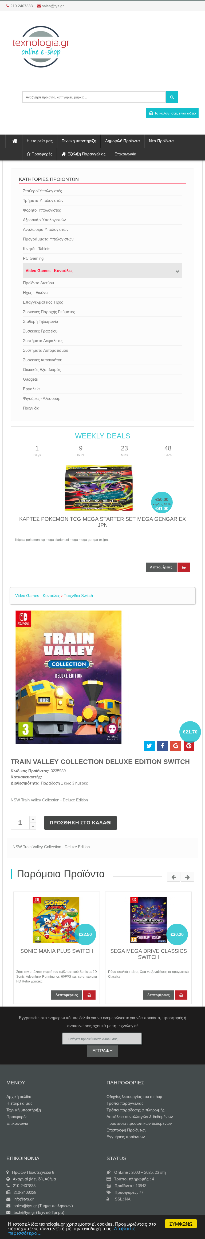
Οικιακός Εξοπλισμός (42, 369)
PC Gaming (33, 258)
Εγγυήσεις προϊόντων (126, 1136)
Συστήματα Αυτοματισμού (45, 350)
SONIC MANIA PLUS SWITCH (56, 951)
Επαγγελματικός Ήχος (43, 302)
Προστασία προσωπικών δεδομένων (139, 1123)
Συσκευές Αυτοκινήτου (42, 360)
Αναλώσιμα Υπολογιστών (46, 229)
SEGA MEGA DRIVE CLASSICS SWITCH (148, 954)
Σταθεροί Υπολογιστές (42, 191)
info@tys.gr (22, 1199)
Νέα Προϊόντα (161, 141)
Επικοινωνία (125, 154)
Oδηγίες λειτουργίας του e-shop (134, 1096)
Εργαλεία (31, 389)
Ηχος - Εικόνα (35, 292)
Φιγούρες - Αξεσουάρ (42, 398)
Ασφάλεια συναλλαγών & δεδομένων (140, 1116)
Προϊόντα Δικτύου (38, 283)
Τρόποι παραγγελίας (125, 1103)
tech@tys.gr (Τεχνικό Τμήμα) (37, 1212)
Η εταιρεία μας (40, 141)
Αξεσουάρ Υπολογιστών (44, 219)
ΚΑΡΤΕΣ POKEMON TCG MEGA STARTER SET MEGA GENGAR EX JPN (102, 522)
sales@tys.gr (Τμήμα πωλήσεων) (41, 1205)
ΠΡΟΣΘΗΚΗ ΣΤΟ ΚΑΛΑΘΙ (81, 822)
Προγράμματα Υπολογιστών (48, 239)
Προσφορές (41, 154)
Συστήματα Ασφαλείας (42, 340)
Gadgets (30, 379)
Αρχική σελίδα (18, 1096)
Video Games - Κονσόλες (49, 270)
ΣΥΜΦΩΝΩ (180, 1223)
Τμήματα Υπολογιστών (43, 200)
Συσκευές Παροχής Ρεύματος (49, 311)
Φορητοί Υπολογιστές (42, 210)
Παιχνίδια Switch (77, 595)
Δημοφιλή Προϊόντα (122, 141)
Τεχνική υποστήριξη (79, 141)
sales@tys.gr (53, 6)
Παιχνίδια (31, 408)
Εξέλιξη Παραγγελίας (85, 154)
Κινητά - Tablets (36, 248)
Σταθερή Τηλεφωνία (40, 321)
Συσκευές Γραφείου (40, 331)
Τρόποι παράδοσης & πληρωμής (135, 1110)
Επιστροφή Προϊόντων (127, 1130)
